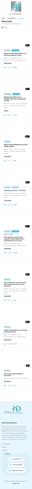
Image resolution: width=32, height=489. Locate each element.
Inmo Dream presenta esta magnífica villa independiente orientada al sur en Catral (14, 239)
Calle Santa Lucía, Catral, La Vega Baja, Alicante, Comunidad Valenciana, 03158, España (15, 291)
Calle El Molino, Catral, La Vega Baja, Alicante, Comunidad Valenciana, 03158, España (15, 151)
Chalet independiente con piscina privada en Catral (15, 331)
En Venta (7, 50)
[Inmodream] (16, 6)
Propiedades (11, 18)
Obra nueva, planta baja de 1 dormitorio (14, 374)
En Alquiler (7, 94)
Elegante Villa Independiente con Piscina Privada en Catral (15, 54)
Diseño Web (16, 483)
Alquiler (4, 447)
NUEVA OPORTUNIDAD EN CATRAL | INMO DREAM (16, 145)
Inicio (3, 18)
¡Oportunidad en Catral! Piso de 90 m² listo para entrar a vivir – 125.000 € (15, 284)
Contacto (5, 450)
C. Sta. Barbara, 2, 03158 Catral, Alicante (16, 378)
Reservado (15, 187)
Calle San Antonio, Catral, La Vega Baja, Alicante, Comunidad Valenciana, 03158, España (15, 106)
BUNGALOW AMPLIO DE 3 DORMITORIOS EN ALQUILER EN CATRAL (15, 99)
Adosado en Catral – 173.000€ (15, 190)
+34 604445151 (17, 14)
